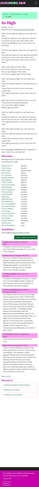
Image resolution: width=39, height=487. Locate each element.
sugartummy (8, 242)
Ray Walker (6, 218)
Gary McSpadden (8, 204)
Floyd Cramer (7, 182)
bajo (4, 345)
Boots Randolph (8, 225)
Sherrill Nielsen (8, 209)
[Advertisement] (20, 432)
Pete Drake (6, 170)
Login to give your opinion (26, 237)
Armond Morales (8, 206)
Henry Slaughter (8, 185)
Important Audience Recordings (17, 385)
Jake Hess (5, 197)
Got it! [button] (6, 483)
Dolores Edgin (7, 192)
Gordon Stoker (8, 216)
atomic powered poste (12, 290)
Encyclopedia (15, 14)
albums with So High (21, 233)
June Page (6, 211)
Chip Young (6, 168)
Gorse (5, 256)
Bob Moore (6, 173)
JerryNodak (7, 334)
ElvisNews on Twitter (12, 390)
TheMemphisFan (9, 274)
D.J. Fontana (6, 175)
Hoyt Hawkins (7, 194)
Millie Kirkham (7, 199)
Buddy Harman (8, 178)
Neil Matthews (7, 201)
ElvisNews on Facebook (13, 395)
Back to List (6, 376)
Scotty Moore (7, 166)
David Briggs (7, 180)
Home (5, 14)
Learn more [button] (7, 478)
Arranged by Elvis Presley (24, 30)
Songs (25, 14)
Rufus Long (6, 223)
